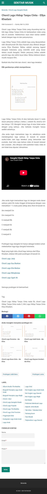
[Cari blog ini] (44, 3)
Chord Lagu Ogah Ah (10, 278)
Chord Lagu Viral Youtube (11, 412)
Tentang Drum (30, 413)
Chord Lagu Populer (9, 405)
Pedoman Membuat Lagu (33, 403)
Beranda (23, 483)
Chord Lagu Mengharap (11, 273)
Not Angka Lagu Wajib (32, 396)
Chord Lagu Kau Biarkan (11, 263)
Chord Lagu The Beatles (11, 409)
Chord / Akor (7, 399)
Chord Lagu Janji (8, 259)
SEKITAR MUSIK (23, 2)
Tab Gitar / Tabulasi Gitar (33, 410)
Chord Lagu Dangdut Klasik (12, 402)
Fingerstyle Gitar (8, 416)
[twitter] (18, 316)
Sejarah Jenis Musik (32, 407)
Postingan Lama (38, 374)
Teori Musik (29, 417)
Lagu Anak (6, 422)
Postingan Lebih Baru (10, 374)
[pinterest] (29, 316)
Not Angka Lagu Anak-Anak (34, 390)
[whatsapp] (39, 316)
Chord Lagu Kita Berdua (11, 268)
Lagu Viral (28, 386)
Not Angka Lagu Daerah (33, 393)
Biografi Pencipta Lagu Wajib (12, 395)
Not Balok (28, 400)
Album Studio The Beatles (11, 386)
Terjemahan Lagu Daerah (33, 420)
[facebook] (7, 316)
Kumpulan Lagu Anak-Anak (12, 419)
